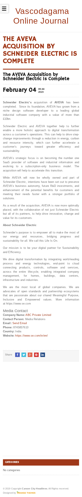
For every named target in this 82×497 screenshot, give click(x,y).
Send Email (19, 323)
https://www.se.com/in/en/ (31, 335)
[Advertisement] (41, 412)
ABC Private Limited (38, 315)
